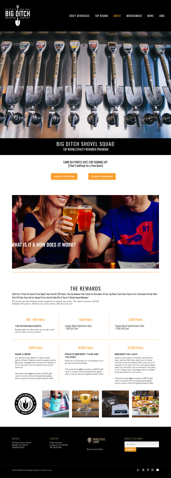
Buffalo (16, 438)
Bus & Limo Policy (95, 449)
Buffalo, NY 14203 (20, 445)
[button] (64, 176)
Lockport (54, 438)
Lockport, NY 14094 (59, 445)
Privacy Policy (46, 470)
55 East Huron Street (21, 442)
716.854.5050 (18, 447)
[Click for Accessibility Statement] (138, 469)
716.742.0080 (56, 447)
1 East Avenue (56, 442)
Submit (130, 449)
